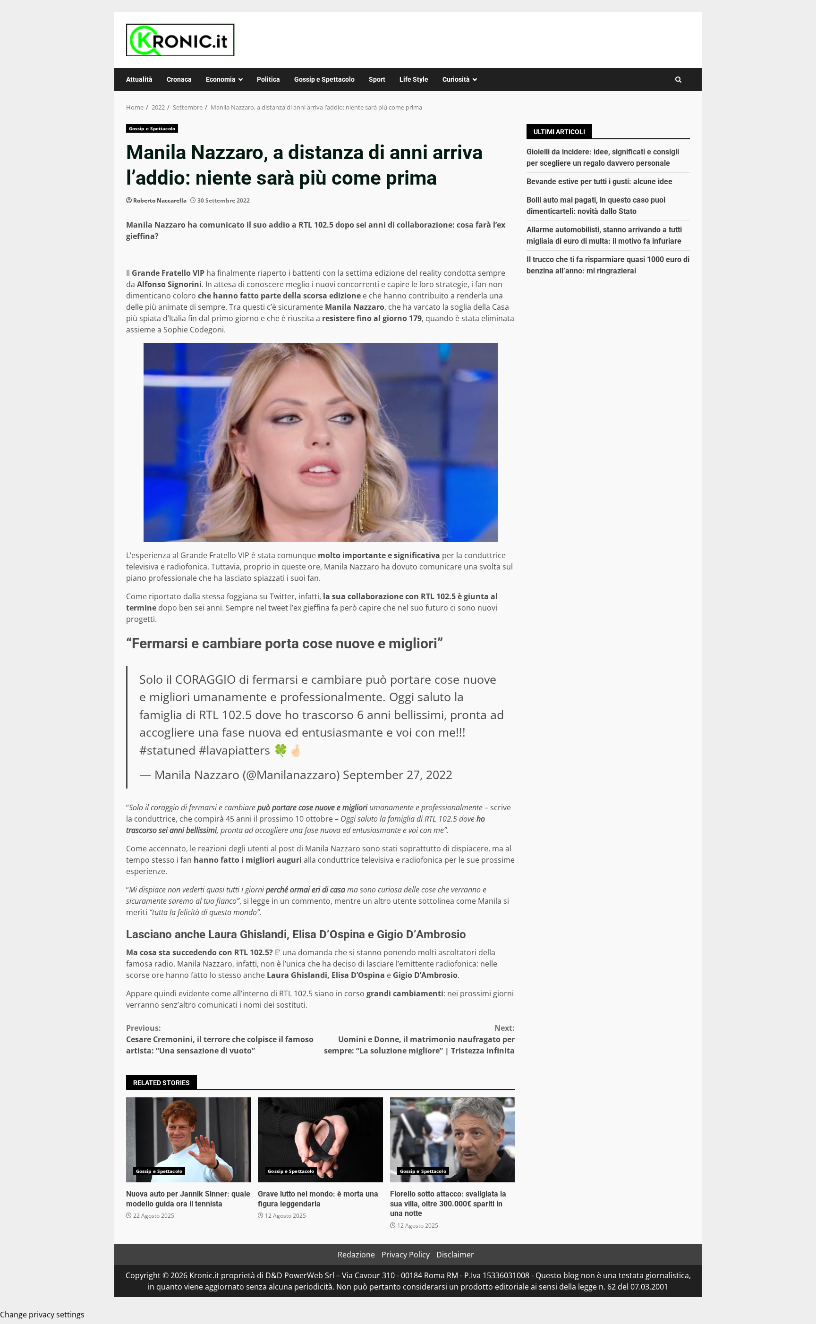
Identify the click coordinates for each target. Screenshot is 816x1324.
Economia (221, 79)
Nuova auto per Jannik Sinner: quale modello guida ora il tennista (188, 1139)
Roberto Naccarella (160, 200)
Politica (268, 79)
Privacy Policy (406, 1254)
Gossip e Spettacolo (324, 79)
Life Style (414, 79)
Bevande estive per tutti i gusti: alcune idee (599, 181)
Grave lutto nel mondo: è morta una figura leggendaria (320, 1139)
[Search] (678, 79)
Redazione (356, 1254)
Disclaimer (455, 1254)
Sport (377, 79)
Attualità (139, 79)
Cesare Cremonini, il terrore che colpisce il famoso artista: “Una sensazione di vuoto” (220, 1039)
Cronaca (179, 79)
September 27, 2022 (397, 774)
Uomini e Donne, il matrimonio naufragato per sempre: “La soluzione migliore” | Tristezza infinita (419, 1039)
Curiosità (456, 79)
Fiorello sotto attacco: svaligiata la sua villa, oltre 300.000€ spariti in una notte (452, 1139)
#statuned (167, 750)
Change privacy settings (42, 1314)
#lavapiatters (234, 750)
